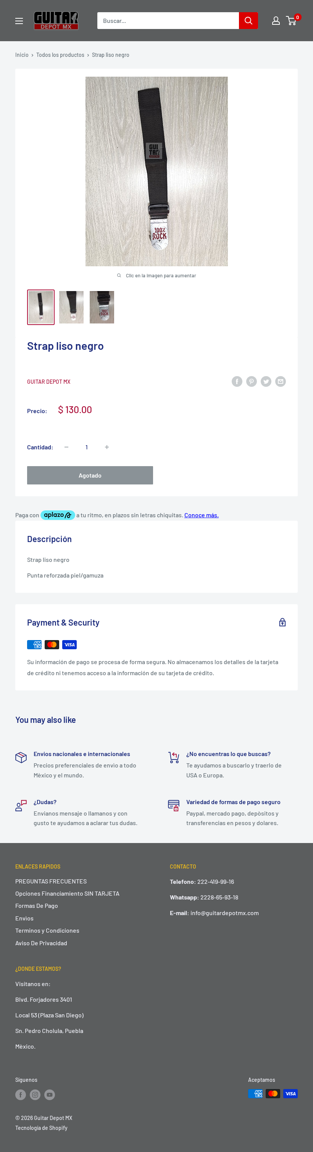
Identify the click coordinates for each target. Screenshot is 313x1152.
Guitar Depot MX (48, 381)
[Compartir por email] (280, 381)
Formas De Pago (36, 905)
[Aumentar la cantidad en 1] (107, 447)
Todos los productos (60, 54)
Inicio (22, 54)
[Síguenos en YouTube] (49, 1094)
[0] (291, 20)
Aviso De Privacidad (41, 942)
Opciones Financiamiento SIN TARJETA (67, 893)
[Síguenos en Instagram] (35, 1094)
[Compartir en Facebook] (237, 381)
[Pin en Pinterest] (251, 381)
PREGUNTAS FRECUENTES (51, 881)
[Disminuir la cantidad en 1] (66, 447)
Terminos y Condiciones (47, 930)
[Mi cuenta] (276, 20)
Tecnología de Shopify (41, 1128)
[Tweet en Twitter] (266, 381)
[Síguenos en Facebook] (20, 1094)
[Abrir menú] (19, 21)
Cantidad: (40, 447)
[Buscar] (248, 20)
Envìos (24, 918)
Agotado (90, 475)
